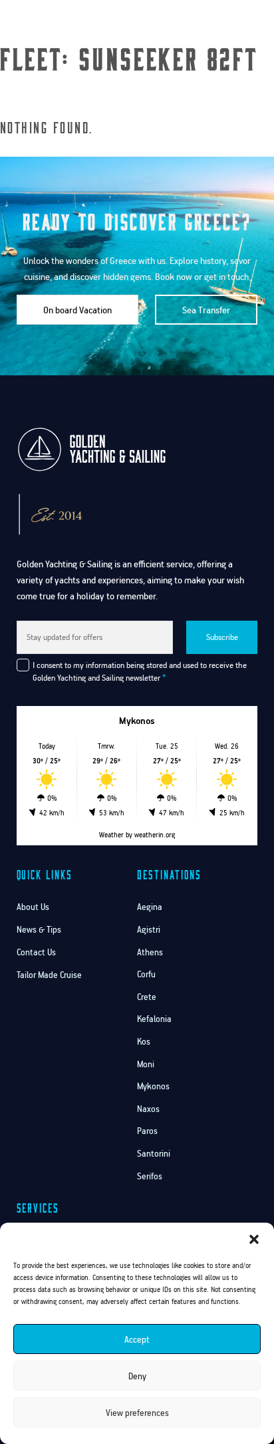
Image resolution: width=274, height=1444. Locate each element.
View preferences (137, 1413)
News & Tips (39, 929)
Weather (111, 834)
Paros (147, 1131)
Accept (137, 1339)
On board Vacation (77, 309)
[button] (254, 1239)
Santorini (153, 1153)
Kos (143, 1041)
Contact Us (36, 952)
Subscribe (222, 637)
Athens (150, 952)
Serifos (149, 1176)
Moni (145, 1064)
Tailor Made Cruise (49, 975)
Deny (137, 1376)
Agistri (148, 929)
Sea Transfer (206, 309)
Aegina (149, 907)
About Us (33, 907)
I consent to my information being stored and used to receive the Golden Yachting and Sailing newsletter (140, 671)
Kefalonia (154, 1019)
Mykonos (153, 1086)
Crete (146, 997)
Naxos (148, 1109)
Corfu (146, 974)
